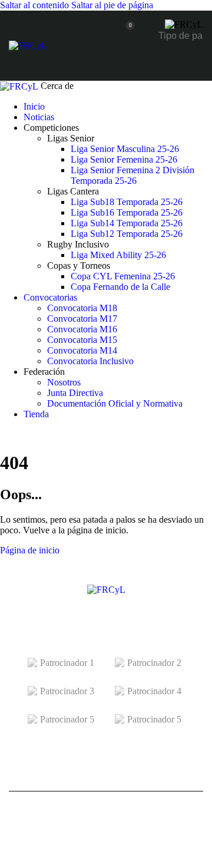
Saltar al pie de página (112, 5)
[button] (195, 61)
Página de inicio (29, 550)
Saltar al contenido (34, 5)
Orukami (140, 832)
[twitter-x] (3, 434)
